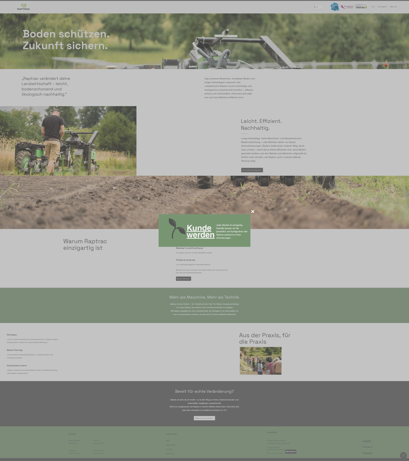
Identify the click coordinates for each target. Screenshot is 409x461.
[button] (252, 211)
